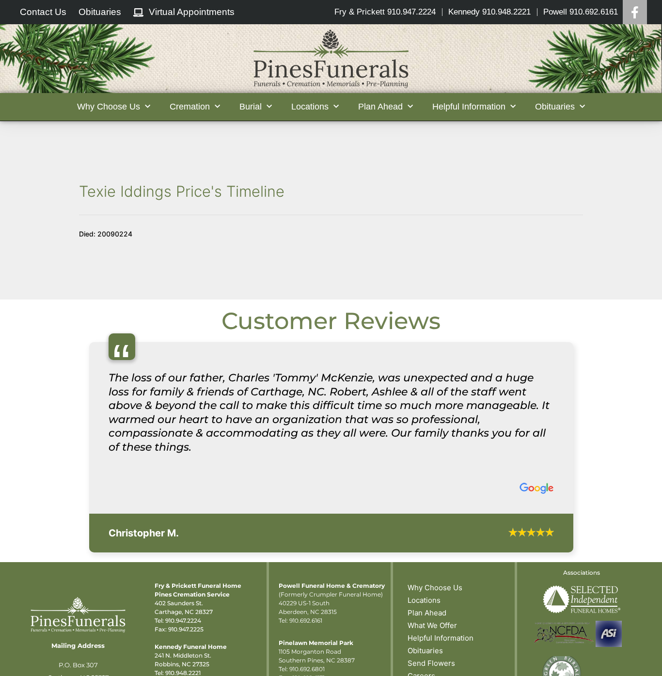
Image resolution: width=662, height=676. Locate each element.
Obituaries (425, 650)
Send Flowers (431, 663)
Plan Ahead (427, 612)
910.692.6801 (307, 669)
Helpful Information (440, 638)
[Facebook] (635, 12)
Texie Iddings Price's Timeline (181, 191)
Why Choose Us (435, 587)
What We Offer (432, 625)
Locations (424, 600)
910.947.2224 (183, 620)
